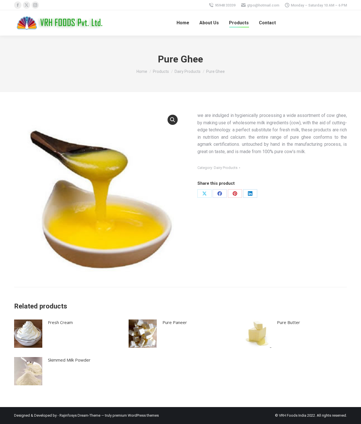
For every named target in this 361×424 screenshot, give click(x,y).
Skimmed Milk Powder (69, 360)
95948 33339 (225, 5)
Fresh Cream (60, 322)
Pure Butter (288, 322)
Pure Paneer (174, 322)
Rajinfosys (68, 415)
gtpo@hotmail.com (263, 5)
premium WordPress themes (136, 415)
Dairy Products (225, 168)
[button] (173, 120)
